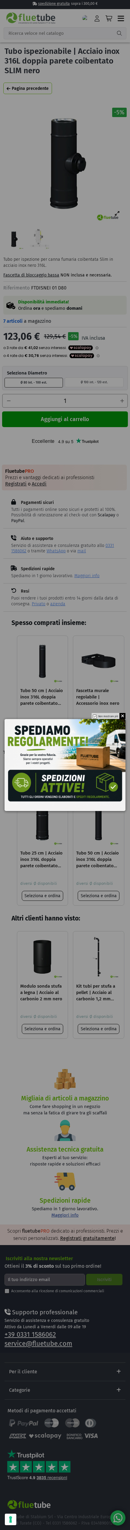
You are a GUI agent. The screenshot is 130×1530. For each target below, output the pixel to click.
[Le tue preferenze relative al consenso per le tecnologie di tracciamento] (10, 1519)
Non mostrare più (108, 716)
